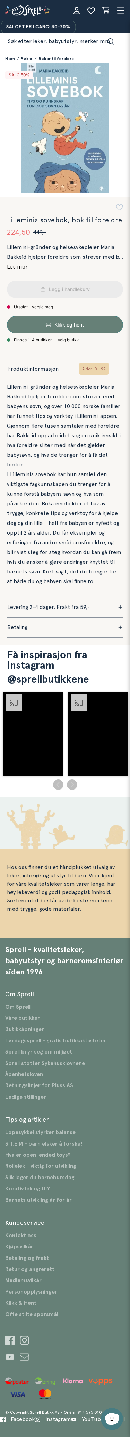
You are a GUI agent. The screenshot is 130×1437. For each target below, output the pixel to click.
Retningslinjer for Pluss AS (39, 1085)
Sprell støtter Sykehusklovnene (45, 1063)
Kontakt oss (20, 1235)
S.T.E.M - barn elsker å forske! (44, 1144)
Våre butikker (22, 1018)
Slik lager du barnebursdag (40, 1177)
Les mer (17, 267)
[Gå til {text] (10, 1341)
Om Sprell (18, 1007)
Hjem (10, 59)
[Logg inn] (76, 10)
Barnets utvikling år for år (38, 1200)
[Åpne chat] (112, 1419)
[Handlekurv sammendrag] (106, 10)
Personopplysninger (31, 1292)
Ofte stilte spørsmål (31, 1314)
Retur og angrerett (29, 1269)
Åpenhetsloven (24, 1074)
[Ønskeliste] (91, 10)
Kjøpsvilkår (19, 1246)
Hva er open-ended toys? (37, 1155)
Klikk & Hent (20, 1303)
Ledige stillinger (25, 1097)
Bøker (27, 59)
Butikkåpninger (24, 1029)
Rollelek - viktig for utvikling (40, 1166)
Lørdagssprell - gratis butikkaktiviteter (55, 1040)
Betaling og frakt (27, 1258)
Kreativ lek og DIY (27, 1188)
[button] (119, 208)
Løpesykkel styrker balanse (40, 1132)
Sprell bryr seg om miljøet (38, 1052)
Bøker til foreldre (56, 59)
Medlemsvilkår (23, 1280)
